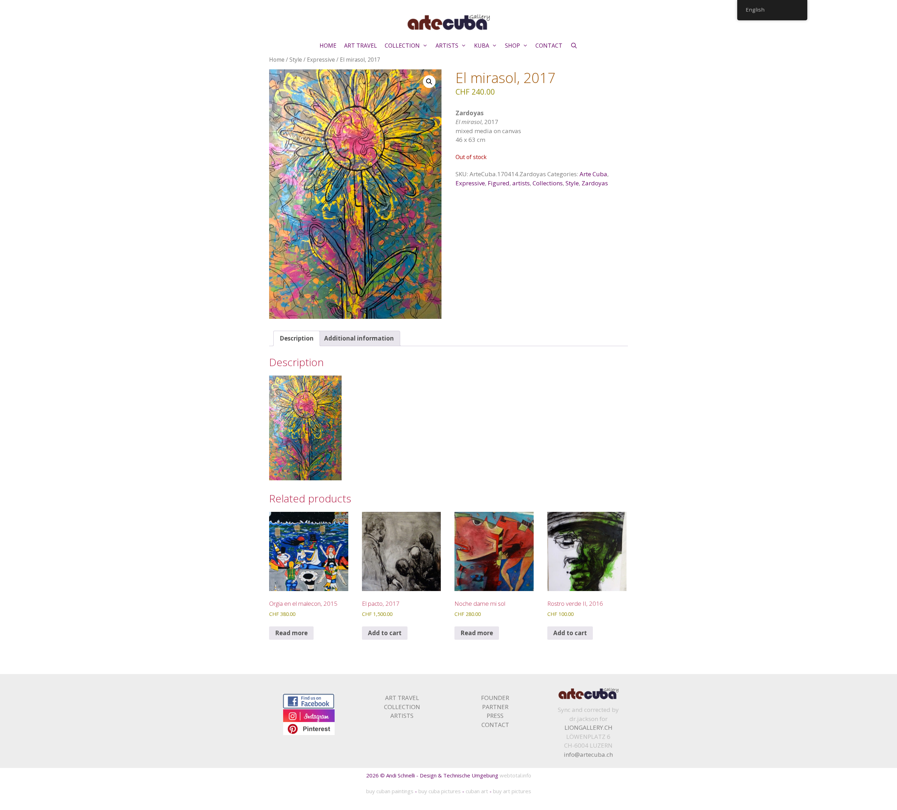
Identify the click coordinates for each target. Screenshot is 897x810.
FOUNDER (495, 698)
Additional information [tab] (359, 338)
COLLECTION (402, 45)
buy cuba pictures (439, 791)
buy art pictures (512, 791)
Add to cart (385, 633)
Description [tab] (297, 338)
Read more (291, 633)
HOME (328, 45)
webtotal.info (515, 775)
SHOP (512, 45)
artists (521, 183)
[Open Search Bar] (573, 45)
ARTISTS (447, 45)
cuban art (477, 791)
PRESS (495, 716)
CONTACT (548, 45)
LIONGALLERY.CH (588, 727)
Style (295, 59)
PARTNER (495, 707)
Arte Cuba (593, 174)
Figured (498, 183)
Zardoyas (595, 183)
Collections (548, 183)
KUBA (481, 45)
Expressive (321, 59)
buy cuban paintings (389, 791)
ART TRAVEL (360, 45)
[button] (429, 81)
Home (277, 59)
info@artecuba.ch (588, 754)
